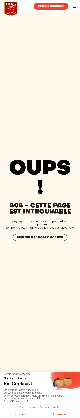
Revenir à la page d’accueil (40, 237)
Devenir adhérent (51, 6)
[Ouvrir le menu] (74, 6)
